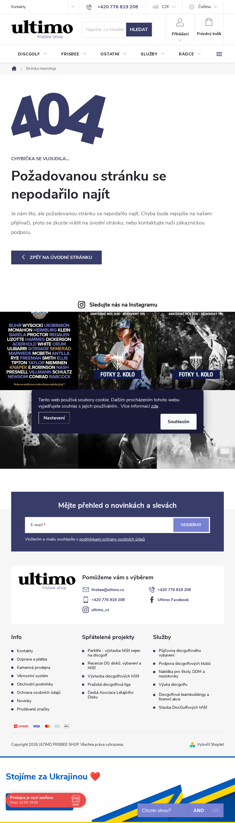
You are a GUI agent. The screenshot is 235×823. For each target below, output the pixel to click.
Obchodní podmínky (35, 684)
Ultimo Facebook (173, 600)
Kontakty (18, 6)
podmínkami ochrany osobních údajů (112, 539)
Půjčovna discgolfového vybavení (180, 653)
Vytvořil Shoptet (210, 744)
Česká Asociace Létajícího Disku (111, 695)
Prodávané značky (33, 709)
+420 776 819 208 (174, 589)
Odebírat (191, 525)
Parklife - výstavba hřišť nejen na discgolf (114, 653)
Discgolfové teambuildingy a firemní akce (184, 697)
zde (154, 406)
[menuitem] (32, 54)
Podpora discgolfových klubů (185, 663)
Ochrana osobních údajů (38, 692)
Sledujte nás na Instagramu (123, 305)
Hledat (139, 29)
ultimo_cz (100, 610)
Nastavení (54, 418)
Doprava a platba (32, 659)
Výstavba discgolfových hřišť (113, 676)
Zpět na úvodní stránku (61, 257)
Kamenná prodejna (33, 667)
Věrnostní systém (32, 676)
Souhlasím (178, 421)
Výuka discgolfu (173, 684)
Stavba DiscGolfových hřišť (183, 707)
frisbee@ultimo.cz (107, 589)
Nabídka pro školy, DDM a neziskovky (182, 674)
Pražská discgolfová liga (109, 684)
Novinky (24, 701)
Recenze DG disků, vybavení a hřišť (114, 665)
